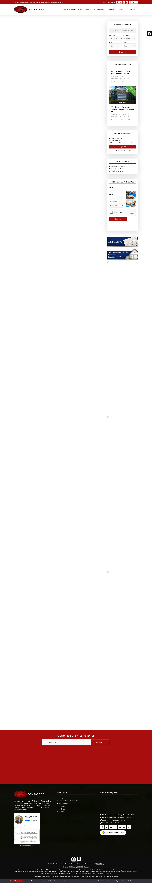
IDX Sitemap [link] (73, 867)
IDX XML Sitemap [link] (83, 867)
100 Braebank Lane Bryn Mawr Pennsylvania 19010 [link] (121, 72)
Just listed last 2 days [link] (117, 171)
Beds (111, 42)
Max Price (126, 35)
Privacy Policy (18, 881)
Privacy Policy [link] (84, 876)
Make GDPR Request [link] (71, 864)
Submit (118, 219)
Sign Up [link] (123, 147)
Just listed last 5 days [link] (117, 169)
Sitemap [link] (66, 867)
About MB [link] (62, 806)
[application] (69, 9)
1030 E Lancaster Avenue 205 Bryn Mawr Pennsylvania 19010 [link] (122, 109)
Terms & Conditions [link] (95, 876)
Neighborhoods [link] (64, 803)
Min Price (112, 35)
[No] (149, 881)
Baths (124, 42)
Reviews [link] (62, 809)
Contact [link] (61, 812)
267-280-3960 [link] (107, 823)
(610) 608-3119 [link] (107, 871)
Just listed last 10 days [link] (118, 166)
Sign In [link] (128, 150)
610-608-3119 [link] (106, 820)
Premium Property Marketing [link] (69, 801)
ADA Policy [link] (106, 876)
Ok (11, 881)
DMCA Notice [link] (114, 876)
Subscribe (100, 742)
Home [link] (61, 798)
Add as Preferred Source (115, 833)
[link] (149, 33)
